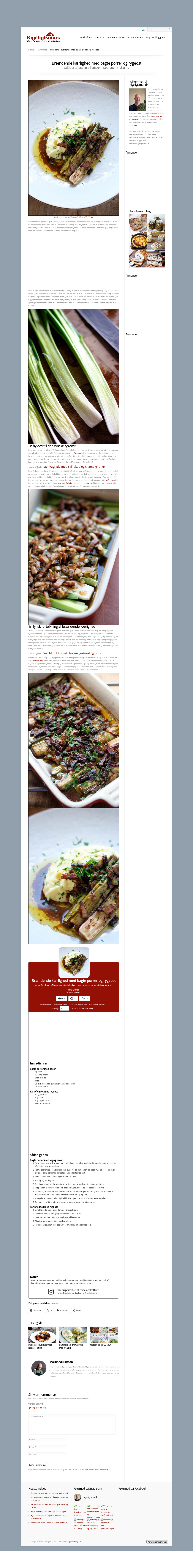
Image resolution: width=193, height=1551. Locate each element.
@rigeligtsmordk (69, 1293)
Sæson (98, 37)
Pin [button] (74, 998)
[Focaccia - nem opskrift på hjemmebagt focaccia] (156, 241)
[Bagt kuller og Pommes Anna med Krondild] (73, 1335)
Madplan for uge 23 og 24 (100, 1345)
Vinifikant (133, 125)
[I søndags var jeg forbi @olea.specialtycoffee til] (80, 1524)
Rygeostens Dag (80, 453)
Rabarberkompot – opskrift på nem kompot (48, 1511)
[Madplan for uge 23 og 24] (104, 1335)
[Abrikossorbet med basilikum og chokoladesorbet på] (93, 1511)
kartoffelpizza (108, 480)
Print (63, 998)
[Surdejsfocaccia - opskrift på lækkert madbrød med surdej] (156, 258)
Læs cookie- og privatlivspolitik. (70, 1542)
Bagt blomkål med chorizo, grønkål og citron (72, 653)
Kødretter (42, 50)
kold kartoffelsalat (65, 483)
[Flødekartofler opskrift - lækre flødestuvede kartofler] (138, 241)
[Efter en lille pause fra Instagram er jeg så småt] (107, 1511)
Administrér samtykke (157, 1542)
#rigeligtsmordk (91, 1293)
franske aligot (37, 661)
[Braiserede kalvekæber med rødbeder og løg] (42, 1335)
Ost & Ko (89, 217)
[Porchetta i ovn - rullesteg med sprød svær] (138, 258)
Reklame (123, 67)
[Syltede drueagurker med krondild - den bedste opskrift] (156, 223)
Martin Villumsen (89, 67)
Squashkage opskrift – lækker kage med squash (49, 1493)
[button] (69, 990)
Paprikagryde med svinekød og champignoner (73, 466)
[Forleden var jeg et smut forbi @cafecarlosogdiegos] (107, 1524)
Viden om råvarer (116, 37)
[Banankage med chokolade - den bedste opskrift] (138, 223)
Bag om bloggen (154, 37)
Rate (86, 998)
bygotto (89, 483)
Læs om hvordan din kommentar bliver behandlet (88, 1470)
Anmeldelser (135, 37)
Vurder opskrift (35, 1404)
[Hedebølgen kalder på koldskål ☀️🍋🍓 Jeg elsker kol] (93, 1524)
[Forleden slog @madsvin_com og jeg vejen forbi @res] (80, 1511)
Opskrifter (85, 37)
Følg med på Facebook (132, 1488)
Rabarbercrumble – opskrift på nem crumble (49, 1523)
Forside (32, 50)
